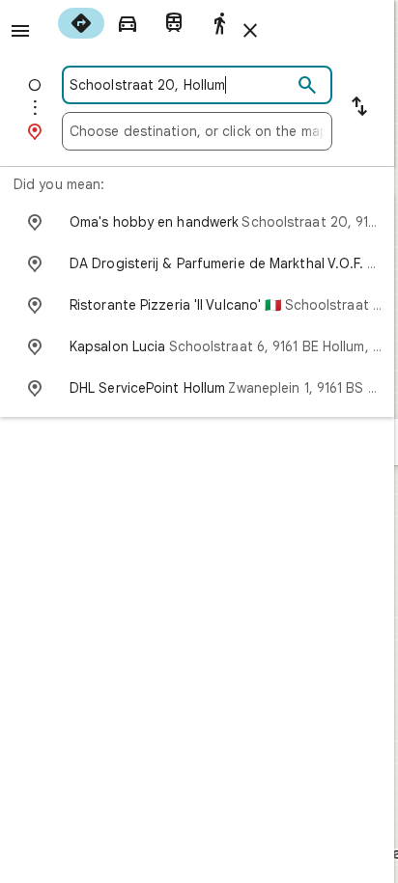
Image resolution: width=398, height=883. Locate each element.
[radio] (81, 23)
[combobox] (181, 85)
